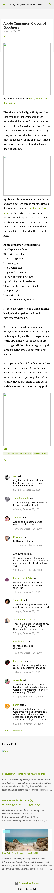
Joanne (17, 517)
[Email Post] (5, 450)
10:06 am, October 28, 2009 (27, 528)
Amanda (17, 680)
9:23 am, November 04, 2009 (28, 723)
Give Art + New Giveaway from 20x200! (20, 853)
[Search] (50, 4)
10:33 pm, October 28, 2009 (27, 652)
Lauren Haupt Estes (23, 578)
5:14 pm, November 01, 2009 (28, 696)
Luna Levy (18, 661)
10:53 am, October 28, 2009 (27, 570)
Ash (15, 476)
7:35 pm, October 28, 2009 (27, 633)
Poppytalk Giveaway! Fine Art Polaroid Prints (23, 774)
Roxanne (17, 537)
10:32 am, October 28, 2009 (27, 545)
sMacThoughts (21, 498)
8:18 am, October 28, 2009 (27, 509)
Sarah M (17, 600)
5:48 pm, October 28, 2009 (27, 611)
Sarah (16, 705)
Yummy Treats (40, 453)
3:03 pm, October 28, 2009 (27, 592)
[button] (5, 37)
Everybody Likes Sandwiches (18, 453)
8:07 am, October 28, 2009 (27, 490)
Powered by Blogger (28, 883)
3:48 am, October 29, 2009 (27, 672)
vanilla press (19, 641)
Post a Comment (13, 730)
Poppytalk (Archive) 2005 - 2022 (25, 4)
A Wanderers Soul (22, 619)
